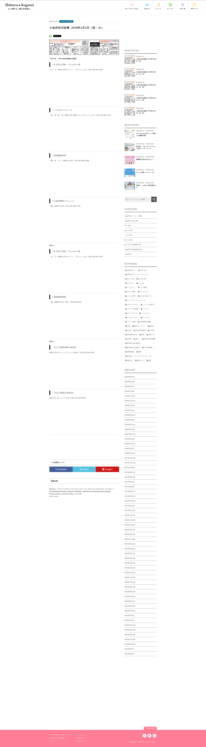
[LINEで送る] (50, 36)
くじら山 (141, 283)
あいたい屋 (130, 279)
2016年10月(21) (129, 525)
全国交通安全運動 (145, 321)
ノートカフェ (145, 313)
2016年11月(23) (129, 520)
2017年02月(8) (129, 506)
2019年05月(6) (129, 377)
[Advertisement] (140, 33)
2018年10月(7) (129, 410)
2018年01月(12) (129, 453)
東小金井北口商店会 (133, 347)
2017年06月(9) (129, 486)
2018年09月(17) (129, 415)
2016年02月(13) (129, 563)
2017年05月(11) (129, 491)
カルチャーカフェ (132, 304)
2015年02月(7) (129, 620)
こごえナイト (131, 287)
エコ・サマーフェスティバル (136, 300)
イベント (158, 8)
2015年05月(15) (129, 606)
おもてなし (130, 283)
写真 (128, 326)
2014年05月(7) (129, 649)
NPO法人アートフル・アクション (137, 274)
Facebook (61, 469)
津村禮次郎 (130, 352)
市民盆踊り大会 (132, 334)
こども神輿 (143, 287)
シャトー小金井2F (148, 304)
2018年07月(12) (129, 424)
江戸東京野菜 (148, 347)
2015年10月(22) (129, 582)
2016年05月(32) (129, 549)
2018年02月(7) (129, 448)
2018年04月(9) (129, 439)
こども (126, 235)
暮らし (138, 339)
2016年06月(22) (129, 544)
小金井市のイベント (131, 216)
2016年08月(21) (129, 534)
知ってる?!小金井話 (131, 244)
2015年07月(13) (129, 596)
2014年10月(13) (129, 625)
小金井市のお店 (129, 221)
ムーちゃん (146, 317)
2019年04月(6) (129, 382)
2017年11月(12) (129, 463)
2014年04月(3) (129, 654)
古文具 (129, 330)
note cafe (143, 270)
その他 (126, 254)
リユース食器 (131, 321)
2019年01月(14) (129, 396)
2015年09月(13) (129, 587)
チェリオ (145, 309)
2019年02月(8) (129, 391)
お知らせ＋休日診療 (57, 738)
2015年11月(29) (129, 577)
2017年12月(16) (129, 458)
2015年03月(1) (129, 615)
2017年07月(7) (129, 482)
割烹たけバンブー (139, 326)
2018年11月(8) (129, 405)
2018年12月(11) (129, 401)
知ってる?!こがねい (132, 8)
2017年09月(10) (129, 472)
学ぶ (125, 225)
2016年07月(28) (129, 539)
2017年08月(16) (129, 477)
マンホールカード (132, 317)
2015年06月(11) (129, 601)
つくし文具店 (131, 296)
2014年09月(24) (129, 630)
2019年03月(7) (129, 386)
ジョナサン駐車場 (132, 309)
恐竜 (142, 334)
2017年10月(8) (129, 467)
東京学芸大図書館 (149, 339)
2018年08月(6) (129, 420)
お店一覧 (182, 8)
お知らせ (147, 8)
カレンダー (170, 8)
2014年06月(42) (129, 644)
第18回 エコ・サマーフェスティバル (139, 356)
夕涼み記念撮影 (140, 330)
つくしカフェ (144, 291)
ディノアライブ (132, 313)
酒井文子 (130, 360)
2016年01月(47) (129, 568)
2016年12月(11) (129, 515)
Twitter (85, 469)
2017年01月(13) (129, 510)
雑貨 (149, 360)
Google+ (108, 469)
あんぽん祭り (143, 279)
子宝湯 (152, 330)
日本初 (129, 339)
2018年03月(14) (129, 443)
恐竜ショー (151, 334)
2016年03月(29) (129, 558)
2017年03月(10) (129, 501)
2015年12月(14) (129, 572)
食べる (126, 240)
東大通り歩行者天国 (133, 343)
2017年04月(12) (129, 496)
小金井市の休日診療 (131, 249)
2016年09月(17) (129, 529)
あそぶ (126, 230)
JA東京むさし (131, 270)
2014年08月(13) (129, 634)
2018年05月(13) (129, 434)
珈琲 (140, 352)
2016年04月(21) (129, 553)
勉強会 (152, 326)
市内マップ (194, 8)
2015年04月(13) (129, 611)
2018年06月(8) (129, 429)
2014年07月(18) (129, 639)
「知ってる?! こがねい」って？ (61, 735)
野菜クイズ (140, 360)
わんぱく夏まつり (145, 296)
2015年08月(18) (129, 591)
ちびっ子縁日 (131, 291)
